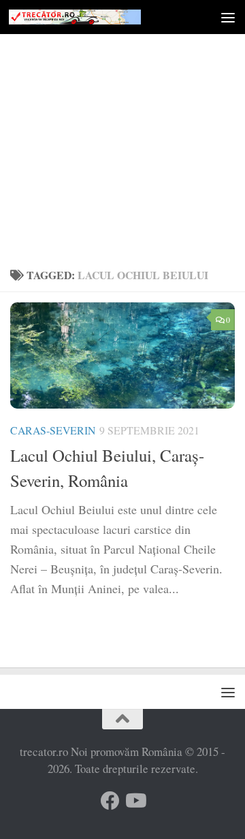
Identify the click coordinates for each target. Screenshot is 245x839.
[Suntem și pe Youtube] (134, 800)
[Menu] (228, 17)
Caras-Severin (52, 430)
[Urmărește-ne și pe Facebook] (110, 800)
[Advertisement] (122, 129)
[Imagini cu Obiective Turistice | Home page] (97, 17)
